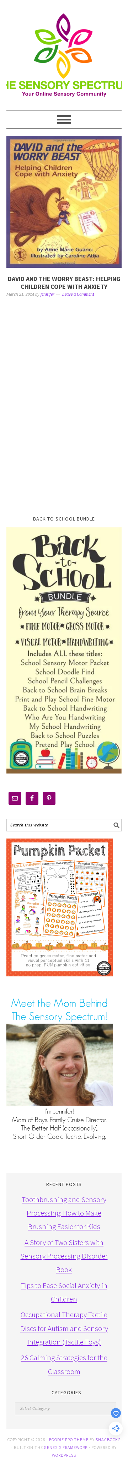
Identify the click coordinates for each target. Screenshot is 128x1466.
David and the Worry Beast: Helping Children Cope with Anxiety (64, 283)
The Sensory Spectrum (64, 51)
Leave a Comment (78, 294)
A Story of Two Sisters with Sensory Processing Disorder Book (64, 1256)
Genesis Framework (66, 1447)
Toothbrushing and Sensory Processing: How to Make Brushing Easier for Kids (64, 1213)
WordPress (64, 1455)
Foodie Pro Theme (69, 1439)
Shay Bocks (108, 1439)
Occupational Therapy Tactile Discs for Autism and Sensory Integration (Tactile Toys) (64, 1328)
